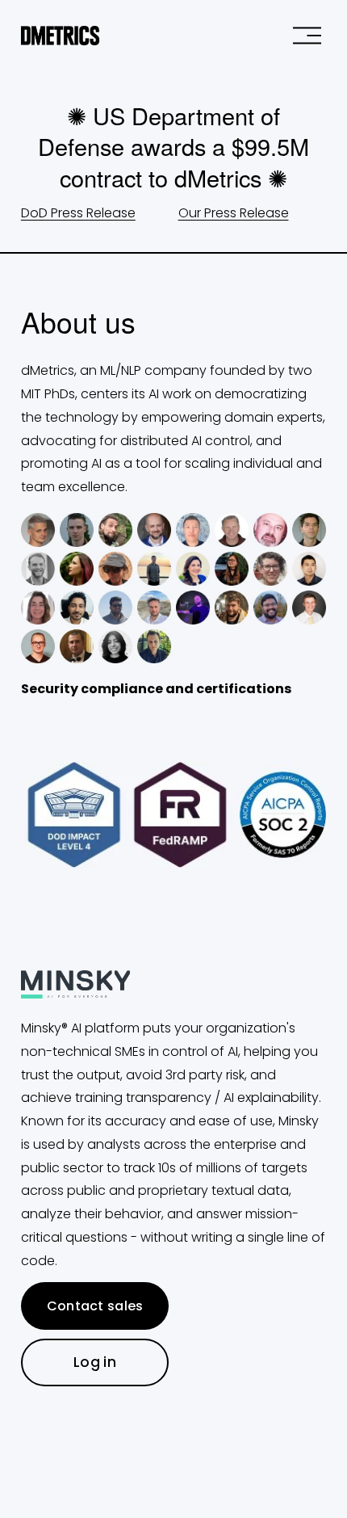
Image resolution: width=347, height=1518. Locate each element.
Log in (94, 1362)
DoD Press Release (78, 213)
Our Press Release (233, 213)
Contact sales (95, 1306)
